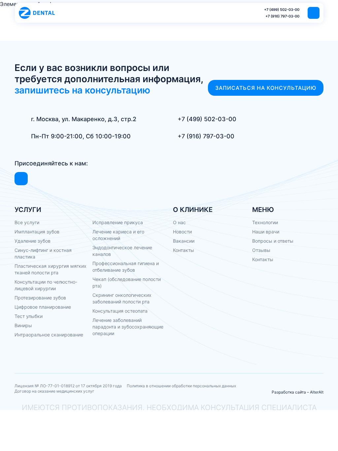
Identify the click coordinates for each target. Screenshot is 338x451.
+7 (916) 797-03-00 (282, 16)
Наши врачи (265, 231)
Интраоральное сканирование (49, 334)
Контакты (183, 250)
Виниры (23, 325)
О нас (179, 222)
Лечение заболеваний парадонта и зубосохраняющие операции (127, 326)
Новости (182, 231)
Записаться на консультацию (265, 88)
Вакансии (183, 241)
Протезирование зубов (40, 297)
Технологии (265, 222)
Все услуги (27, 222)
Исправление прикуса (117, 222)
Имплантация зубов (37, 231)
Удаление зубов (33, 241)
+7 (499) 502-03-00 (281, 9)
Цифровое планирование (43, 307)
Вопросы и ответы (272, 241)
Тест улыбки (29, 316)
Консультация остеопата (120, 311)
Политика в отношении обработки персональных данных (181, 386)
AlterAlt (316, 392)
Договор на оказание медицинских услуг (54, 391)
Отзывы (261, 250)
